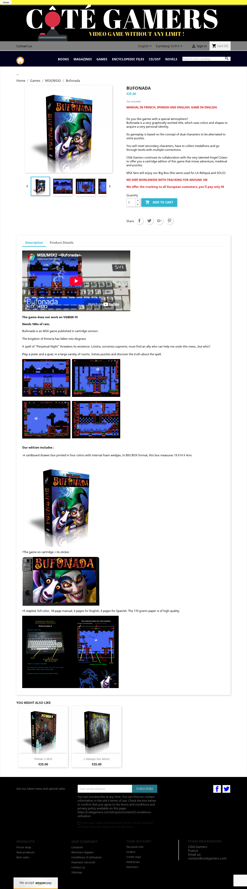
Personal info (134, 847)
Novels (171, 59)
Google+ (159, 220)
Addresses (133, 862)
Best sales (22, 857)
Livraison (77, 847)
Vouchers (132, 867)
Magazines (83, 59)
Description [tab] (34, 242)
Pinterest (169, 220)
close (6, 2)
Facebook (217, 789)
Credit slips (133, 857)
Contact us (24, 46)
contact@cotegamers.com (207, 858)
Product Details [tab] (62, 242)
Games (101, 59)
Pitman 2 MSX (43, 759)
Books (63, 59)
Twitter (226, 789)
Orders (130, 852)
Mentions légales (82, 852)
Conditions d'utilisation (86, 857)
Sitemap (76, 872)
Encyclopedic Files (128, 59)
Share (139, 220)
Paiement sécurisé (83, 862)
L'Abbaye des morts (97, 759)
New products (25, 852)
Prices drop (23, 847)
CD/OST (155, 59)
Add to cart (159, 202)
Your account (138, 841)
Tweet (149, 220)
